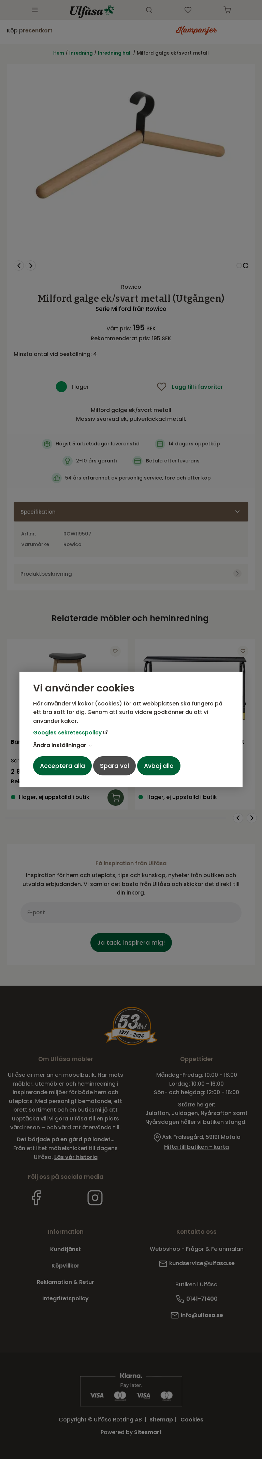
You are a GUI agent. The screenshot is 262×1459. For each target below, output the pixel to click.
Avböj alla (159, 766)
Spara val (114, 766)
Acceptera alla (62, 766)
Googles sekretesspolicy (68, 732)
